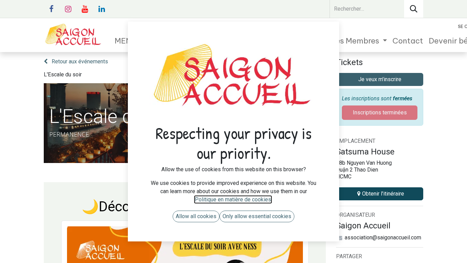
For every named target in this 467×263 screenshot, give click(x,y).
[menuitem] (345, 41)
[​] (51, 8)
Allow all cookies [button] (196, 216)
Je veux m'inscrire (379, 79)
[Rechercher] (413, 9)
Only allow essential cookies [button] (257, 216)
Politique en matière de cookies (233, 199)
